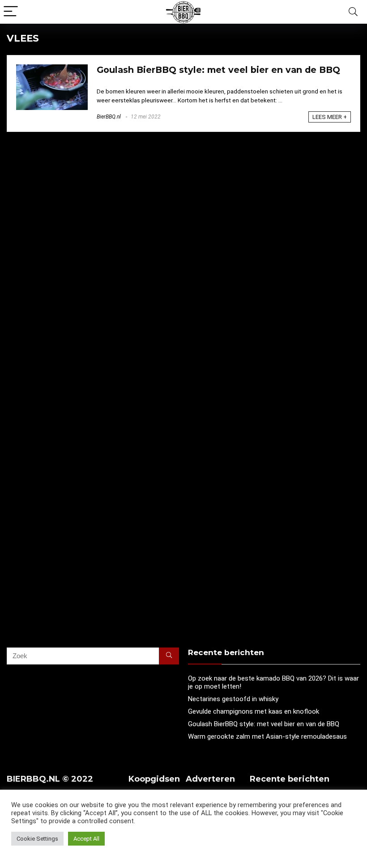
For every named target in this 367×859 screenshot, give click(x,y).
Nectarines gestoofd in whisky (233, 699)
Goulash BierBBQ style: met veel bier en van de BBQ (218, 69)
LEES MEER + (329, 117)
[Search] (353, 12)
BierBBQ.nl (109, 117)
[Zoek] (169, 655)
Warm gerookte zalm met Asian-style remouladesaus (267, 736)
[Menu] (10, 12)
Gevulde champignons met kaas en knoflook (253, 711)
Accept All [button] (86, 838)
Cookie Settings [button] (37, 838)
